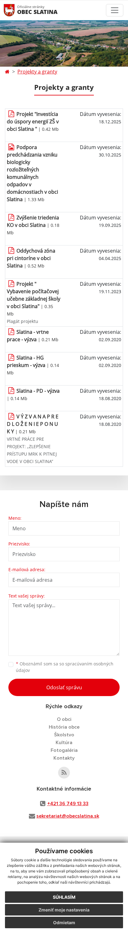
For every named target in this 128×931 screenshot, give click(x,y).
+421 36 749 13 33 (68, 803)
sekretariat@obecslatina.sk (67, 816)
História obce (64, 727)
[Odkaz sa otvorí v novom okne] (64, 773)
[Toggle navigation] (114, 10)
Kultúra (64, 742)
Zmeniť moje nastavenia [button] (64, 909)
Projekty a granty (37, 71)
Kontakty (64, 758)
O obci (64, 719)
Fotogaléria (64, 750)
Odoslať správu (64, 687)
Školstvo (64, 734)
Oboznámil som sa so (64, 667)
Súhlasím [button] (64, 897)
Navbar (15, 10)
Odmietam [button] (64, 922)
